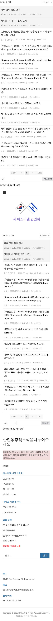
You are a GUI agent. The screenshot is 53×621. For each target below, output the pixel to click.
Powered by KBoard (10, 185)
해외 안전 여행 (9, 541)
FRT (35, 616)
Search (48, 179)
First (13, 173)
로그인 (6, 466)
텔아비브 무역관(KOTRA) (14, 535)
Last (40, 173)
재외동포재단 (9, 530)
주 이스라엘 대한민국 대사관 (16, 525)
